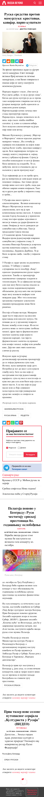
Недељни (12, 448)
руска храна (10, 415)
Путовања (21, 728)
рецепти (25, 415)
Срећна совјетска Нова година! (19, 488)
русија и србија (12, 685)
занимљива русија (13, 409)
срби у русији (11, 760)
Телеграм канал (19, 469)
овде (17, 793)
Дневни (23, 448)
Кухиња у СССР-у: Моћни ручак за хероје (21, 482)
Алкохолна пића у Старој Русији (19, 494)
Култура (21, 529)
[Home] (4, 3)
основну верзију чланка (23, 698)
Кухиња (22, 26)
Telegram (33, 65)
